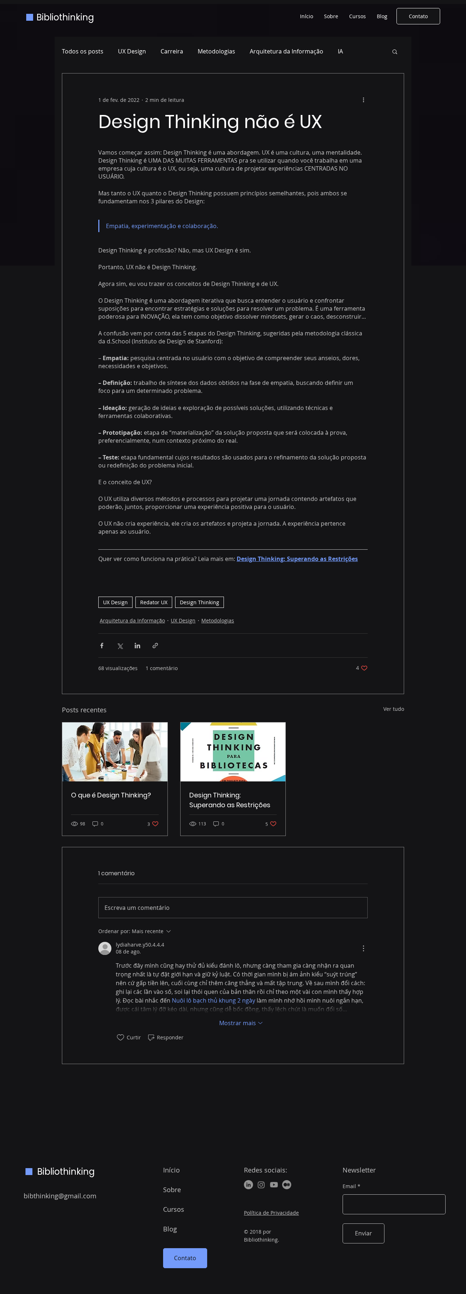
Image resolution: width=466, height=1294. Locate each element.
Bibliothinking (65, 17)
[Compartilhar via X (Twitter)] (119, 645)
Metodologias (216, 51)
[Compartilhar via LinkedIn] (137, 645)
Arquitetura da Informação (286, 51)
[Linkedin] (248, 1184)
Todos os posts (82, 51)
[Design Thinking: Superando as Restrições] (233, 751)
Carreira (172, 51)
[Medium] (286, 1184)
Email (349, 1186)
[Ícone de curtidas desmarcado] (120, 1037)
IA (340, 51)
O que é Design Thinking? (111, 795)
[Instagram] (261, 1184)
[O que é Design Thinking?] (114, 751)
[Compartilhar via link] (155, 645)
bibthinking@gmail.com (60, 1195)
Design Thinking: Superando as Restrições (229, 800)
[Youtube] (274, 1184)
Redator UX (153, 602)
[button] (394, 51)
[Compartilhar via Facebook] (101, 645)
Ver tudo (393, 708)
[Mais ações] (363, 99)
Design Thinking (199, 602)
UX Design (132, 51)
